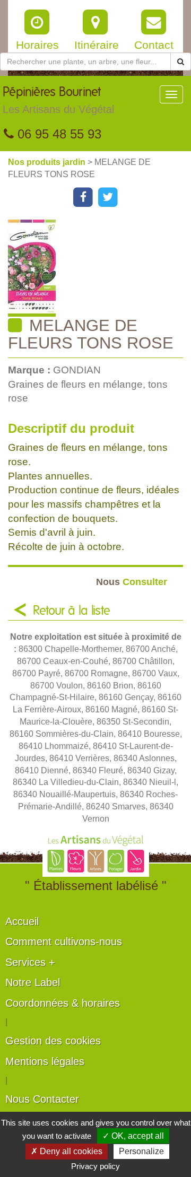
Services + (30, 962)
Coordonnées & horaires (62, 1003)
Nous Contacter (42, 1099)
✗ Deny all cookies (66, 1151)
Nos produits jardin (48, 162)
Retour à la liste (71, 611)
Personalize (141, 1151)
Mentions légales (44, 1061)
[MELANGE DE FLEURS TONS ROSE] (99, 268)
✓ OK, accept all (133, 1135)
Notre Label (32, 982)
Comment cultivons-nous (63, 941)
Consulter (131, 581)
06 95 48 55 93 (57, 134)
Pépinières (58, 100)
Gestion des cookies (53, 1041)
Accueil (22, 921)
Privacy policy (95, 1166)
